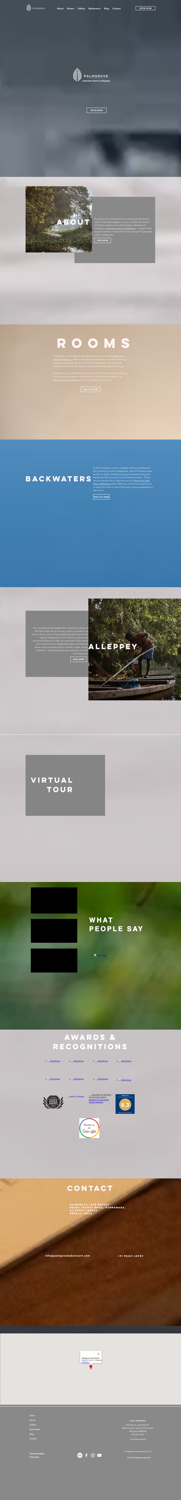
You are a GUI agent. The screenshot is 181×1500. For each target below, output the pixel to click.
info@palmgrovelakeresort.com (67, 1255)
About (32, 1415)
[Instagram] (92, 1455)
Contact (33, 1438)
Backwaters (35, 1429)
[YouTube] (99, 1455)
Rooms (33, 1420)
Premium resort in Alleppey (66, 380)
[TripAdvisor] (79, 1455)
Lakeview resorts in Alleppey (121, 228)
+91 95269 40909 (138, 1439)
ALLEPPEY (113, 646)
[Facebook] (86, 1455)
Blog (32, 1434)
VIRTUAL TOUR (52, 784)
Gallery (33, 1424)
